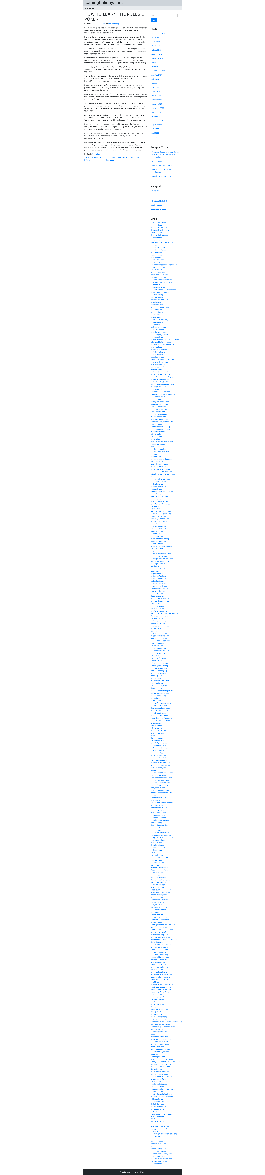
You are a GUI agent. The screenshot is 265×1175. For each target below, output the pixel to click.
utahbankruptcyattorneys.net (162, 422)
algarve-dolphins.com (159, 750)
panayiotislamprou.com (160, 332)
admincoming (113, 24)
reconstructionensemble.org (162, 793)
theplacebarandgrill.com (160, 825)
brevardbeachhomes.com (160, 392)
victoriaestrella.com (158, 810)
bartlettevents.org (158, 352)
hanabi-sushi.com (157, 1002)
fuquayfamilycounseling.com (162, 1129)
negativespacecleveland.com (162, 773)
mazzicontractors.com (159, 1037)
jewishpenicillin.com (158, 516)
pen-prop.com (156, 922)
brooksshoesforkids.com (160, 867)
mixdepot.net (156, 1012)
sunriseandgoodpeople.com (161, 778)
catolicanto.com (157, 536)
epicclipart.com (157, 310)
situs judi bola (89, 8)
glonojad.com (156, 678)
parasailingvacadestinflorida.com (163, 1096)
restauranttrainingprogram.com (163, 511)
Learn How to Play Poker (161, 176)
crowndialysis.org (157, 509)
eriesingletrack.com (158, 456)
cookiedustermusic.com (160, 790)
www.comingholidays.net (160, 601)
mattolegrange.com (158, 740)
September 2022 (158, 121)
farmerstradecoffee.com (160, 892)
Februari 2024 (156, 50)
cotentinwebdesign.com (160, 362)
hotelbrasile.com (157, 347)
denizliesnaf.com (157, 845)
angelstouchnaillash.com (160, 479)
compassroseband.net (159, 857)
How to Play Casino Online (161, 165)
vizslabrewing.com (158, 444)
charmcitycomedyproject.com (162, 691)
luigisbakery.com (157, 999)
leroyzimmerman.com (159, 1116)
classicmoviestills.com (159, 591)
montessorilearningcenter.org (162, 1077)
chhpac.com (155, 1139)
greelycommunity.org (159, 671)
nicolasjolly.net (156, 661)
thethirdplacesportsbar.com (161, 1039)
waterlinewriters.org (158, 882)
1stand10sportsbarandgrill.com (163, 474)
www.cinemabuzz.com (159, 1009)
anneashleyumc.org (158, 952)
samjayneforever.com (159, 1081)
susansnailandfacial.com (160, 920)
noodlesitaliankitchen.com (161, 292)
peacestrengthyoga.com (160, 937)
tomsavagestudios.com (160, 519)
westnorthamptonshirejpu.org (162, 344)
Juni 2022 (155, 133)
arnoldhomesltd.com (159, 407)
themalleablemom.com (159, 710)
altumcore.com (156, 860)
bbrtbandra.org (157, 305)
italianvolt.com (156, 439)
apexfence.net (156, 1164)
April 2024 (155, 42)
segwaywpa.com (157, 875)
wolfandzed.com (157, 1004)
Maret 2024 (156, 46)
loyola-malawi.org (158, 569)
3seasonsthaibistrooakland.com (163, 546)
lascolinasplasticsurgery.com (162, 977)
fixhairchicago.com (158, 842)
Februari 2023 (156, 100)
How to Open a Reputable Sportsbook (161, 170)
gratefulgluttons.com (159, 581)
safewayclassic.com (158, 277)
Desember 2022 (157, 108)
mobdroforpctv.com (158, 583)
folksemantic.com (157, 434)
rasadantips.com (157, 255)
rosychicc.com (156, 571)
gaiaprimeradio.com (158, 730)
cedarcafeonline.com (159, 245)
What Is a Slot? (157, 161)
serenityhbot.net (157, 915)
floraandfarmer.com (158, 387)
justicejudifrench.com (159, 705)
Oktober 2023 (157, 67)
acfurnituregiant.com (159, 247)
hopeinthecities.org (158, 578)
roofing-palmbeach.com (160, 402)
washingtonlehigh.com (159, 997)
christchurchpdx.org (158, 648)
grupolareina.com (157, 357)
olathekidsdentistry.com (160, 466)
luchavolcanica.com (158, 798)
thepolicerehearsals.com (160, 616)
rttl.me (153, 1146)
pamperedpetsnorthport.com (162, 459)
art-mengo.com (157, 728)
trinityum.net (155, 1034)
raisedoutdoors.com (158, 417)
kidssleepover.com (158, 267)
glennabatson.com (158, 631)
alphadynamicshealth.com (161, 1101)
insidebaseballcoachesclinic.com (163, 1089)
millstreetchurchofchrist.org (161, 1094)
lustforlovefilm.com (158, 658)
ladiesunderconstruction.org (162, 367)
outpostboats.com (158, 574)
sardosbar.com (156, 437)
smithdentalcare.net (158, 1156)
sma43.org (155, 982)
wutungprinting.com (158, 758)
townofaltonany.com (159, 768)
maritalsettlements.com (160, 760)
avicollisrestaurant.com (160, 820)
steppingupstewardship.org (161, 992)
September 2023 (158, 71)
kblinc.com (155, 454)
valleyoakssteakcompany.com (162, 837)
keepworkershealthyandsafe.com (163, 290)
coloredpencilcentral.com (160, 409)
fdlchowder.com (157, 969)
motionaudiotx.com (158, 1144)
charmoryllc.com (157, 606)
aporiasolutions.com (158, 872)
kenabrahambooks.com (160, 651)
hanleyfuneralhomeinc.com (161, 469)
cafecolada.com (157, 593)
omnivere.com (156, 252)
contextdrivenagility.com (160, 696)
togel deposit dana (158, 209)
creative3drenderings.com (161, 890)
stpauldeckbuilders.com (160, 957)
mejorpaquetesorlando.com (161, 471)
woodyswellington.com (160, 1044)
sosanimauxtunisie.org (159, 320)
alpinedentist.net (157, 325)
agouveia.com (156, 1131)
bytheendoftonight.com (160, 576)
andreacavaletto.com (159, 556)
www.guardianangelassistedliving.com (165, 1062)
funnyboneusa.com (158, 788)
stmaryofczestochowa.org (161, 703)
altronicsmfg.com (157, 260)
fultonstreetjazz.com (159, 349)
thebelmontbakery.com (160, 275)
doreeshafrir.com (157, 688)
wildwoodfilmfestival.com (161, 342)
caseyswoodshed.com (159, 840)
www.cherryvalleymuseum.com (163, 359)
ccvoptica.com (156, 994)
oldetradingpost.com (159, 364)
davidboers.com (157, 897)
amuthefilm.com (157, 656)
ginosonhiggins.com (158, 755)
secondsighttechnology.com (162, 491)
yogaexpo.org (156, 551)
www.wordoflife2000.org (160, 427)
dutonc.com (155, 735)
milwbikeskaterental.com (160, 763)
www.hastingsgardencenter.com (163, 1027)
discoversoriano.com (159, 596)
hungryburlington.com (159, 715)
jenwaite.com (156, 1111)
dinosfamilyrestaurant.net (160, 374)
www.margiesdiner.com (160, 967)
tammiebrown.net (157, 733)
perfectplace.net (157, 544)
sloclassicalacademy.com (160, 626)
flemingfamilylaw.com (159, 1121)
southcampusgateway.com (161, 334)
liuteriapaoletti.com (158, 775)
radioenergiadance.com (160, 327)
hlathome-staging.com (159, 499)
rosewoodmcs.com (158, 1014)
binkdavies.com (157, 646)
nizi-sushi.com (156, 725)
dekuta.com (155, 1007)
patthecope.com (157, 850)
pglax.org (154, 770)
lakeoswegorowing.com (160, 1126)
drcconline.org (156, 823)
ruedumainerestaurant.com (161, 673)
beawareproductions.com (161, 693)
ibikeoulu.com (156, 698)
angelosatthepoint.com (160, 832)
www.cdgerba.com (158, 1057)
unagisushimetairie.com (160, 297)
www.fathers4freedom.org (161, 927)
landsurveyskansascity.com (161, 954)
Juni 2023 (155, 83)
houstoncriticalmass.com (160, 611)
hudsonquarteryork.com (160, 1052)
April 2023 (155, 91)
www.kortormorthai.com (160, 947)
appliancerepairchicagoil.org (162, 282)
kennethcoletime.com (159, 713)
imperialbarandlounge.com (161, 414)
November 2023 (157, 62)
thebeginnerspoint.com (160, 598)
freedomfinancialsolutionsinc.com (164, 940)
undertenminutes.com (159, 250)
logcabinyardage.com (159, 895)
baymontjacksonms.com (160, 765)
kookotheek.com (157, 329)
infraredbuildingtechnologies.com (164, 377)
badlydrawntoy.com (158, 905)
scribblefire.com (157, 549)
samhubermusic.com (159, 1161)
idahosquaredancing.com (160, 429)
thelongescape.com (158, 738)
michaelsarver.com (158, 494)
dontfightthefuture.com (160, 404)
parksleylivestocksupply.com (162, 559)
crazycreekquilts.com (159, 643)
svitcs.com (155, 852)
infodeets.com (156, 237)
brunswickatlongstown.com (161, 718)
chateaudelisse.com (158, 337)
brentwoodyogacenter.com (161, 987)
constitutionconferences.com (162, 847)
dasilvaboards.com (158, 628)
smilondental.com (157, 484)
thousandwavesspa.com (160, 813)
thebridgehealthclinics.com (161, 880)
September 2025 (158, 33)
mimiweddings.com (158, 1151)
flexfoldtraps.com (157, 942)
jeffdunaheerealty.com (159, 935)
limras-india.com (157, 225)
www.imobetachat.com (160, 900)
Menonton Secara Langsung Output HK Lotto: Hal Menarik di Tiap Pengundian (165, 154)
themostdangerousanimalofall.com (164, 613)
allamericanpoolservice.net (161, 514)
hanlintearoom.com (158, 1106)
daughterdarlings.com (159, 235)
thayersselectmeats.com (160, 870)
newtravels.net (156, 270)
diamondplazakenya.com (160, 1067)
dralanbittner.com (157, 447)
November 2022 (157, 112)
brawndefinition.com (159, 638)
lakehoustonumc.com (159, 907)
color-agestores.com (159, 564)
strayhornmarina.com (159, 633)
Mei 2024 (155, 38)
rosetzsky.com (156, 676)
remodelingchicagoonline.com (162, 984)
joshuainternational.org (160, 917)
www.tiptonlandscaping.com (162, 989)
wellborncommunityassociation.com (165, 339)
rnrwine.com (155, 1124)
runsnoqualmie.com (158, 962)
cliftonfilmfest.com (158, 412)
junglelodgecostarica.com (161, 743)
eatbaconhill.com (157, 262)
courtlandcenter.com (159, 815)
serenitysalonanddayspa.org (162, 242)
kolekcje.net (155, 534)
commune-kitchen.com (160, 653)
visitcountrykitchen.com (160, 748)
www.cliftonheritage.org (160, 979)
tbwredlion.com (157, 1069)
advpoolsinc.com (157, 830)
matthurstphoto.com (159, 1084)
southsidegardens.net (159, 1032)
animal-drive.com (157, 862)
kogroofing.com (157, 322)
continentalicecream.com (160, 641)
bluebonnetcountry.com (160, 307)
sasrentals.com (156, 489)
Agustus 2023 (156, 75)
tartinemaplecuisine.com (160, 720)
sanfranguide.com (158, 603)
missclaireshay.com (158, 222)
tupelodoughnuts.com (159, 464)
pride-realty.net (157, 1099)
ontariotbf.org (156, 285)
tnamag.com (155, 865)
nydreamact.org (157, 295)
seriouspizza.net (157, 855)
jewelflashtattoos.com (159, 300)
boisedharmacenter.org (160, 561)
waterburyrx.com (157, 827)
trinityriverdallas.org (158, 541)
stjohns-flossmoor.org (159, 785)
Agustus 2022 (156, 125)
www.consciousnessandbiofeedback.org (166, 1022)
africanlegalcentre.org (159, 666)
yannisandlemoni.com (159, 449)
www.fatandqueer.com (159, 950)
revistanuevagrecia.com (160, 681)
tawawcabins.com (158, 432)
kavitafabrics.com (158, 795)
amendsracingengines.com (161, 945)
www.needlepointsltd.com (161, 972)
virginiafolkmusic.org (159, 526)
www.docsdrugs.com (159, 964)
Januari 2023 (156, 104)
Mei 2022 (155, 137)
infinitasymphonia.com (159, 663)
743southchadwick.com (160, 397)
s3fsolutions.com (157, 389)
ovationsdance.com (158, 529)
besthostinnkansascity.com (161, 1154)
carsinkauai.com (157, 1091)
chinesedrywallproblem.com (162, 780)
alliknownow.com (157, 618)
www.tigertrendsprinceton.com (163, 925)
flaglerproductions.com (160, 636)
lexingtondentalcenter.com (161, 504)
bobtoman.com (157, 317)
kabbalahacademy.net (159, 481)
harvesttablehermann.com (161, 379)
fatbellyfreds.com (157, 1047)
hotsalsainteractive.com (160, 240)
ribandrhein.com (157, 531)
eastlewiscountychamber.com (162, 621)
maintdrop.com (157, 315)
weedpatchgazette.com (160, 451)
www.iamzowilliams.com (160, 1024)
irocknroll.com (156, 424)
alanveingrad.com (157, 753)
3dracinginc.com (157, 608)
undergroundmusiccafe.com (161, 1159)
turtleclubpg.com (157, 805)
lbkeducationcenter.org (160, 539)
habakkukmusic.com (159, 910)
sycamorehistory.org (159, 1017)
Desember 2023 (157, 58)
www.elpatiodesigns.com (160, 1049)
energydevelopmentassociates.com (164, 384)
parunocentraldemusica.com (162, 1059)
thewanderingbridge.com (160, 708)
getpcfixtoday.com (158, 302)
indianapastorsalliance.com (161, 835)
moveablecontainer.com (160, 354)
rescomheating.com (158, 1149)
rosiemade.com (157, 461)
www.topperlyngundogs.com (162, 930)
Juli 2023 (155, 79)
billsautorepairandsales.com (161, 1072)
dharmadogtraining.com (160, 1141)
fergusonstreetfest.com (160, 1079)
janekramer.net (156, 723)
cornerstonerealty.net (159, 1019)
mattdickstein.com (158, 902)
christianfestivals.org (159, 745)
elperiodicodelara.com (159, 227)
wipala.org (155, 566)
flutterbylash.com (157, 1104)
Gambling (96, 154)
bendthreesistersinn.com (160, 783)
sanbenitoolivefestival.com (161, 588)
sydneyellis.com (157, 506)
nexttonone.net (156, 912)
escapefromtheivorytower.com (163, 394)
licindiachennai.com (158, 232)
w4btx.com (155, 476)
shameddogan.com (158, 885)
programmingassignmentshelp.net (164, 265)
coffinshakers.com (158, 701)
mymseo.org (155, 1136)
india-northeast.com (158, 399)
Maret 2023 (156, 96)
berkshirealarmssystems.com (162, 442)
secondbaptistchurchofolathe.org (164, 1134)
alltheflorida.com (157, 1086)
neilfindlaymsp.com (158, 818)
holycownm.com (157, 800)
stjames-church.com (158, 683)
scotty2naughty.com (159, 686)
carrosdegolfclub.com (159, 382)
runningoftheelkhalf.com (160, 932)
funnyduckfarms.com (159, 1109)
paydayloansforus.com (159, 272)
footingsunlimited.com (159, 959)
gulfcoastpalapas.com (159, 877)
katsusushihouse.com (159, 668)
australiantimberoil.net (159, 372)
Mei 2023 (155, 87)
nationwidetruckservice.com (162, 803)
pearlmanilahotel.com (159, 312)
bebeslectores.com (158, 369)
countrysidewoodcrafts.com (162, 280)
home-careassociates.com (161, 554)
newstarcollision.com (159, 486)
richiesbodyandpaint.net (160, 230)
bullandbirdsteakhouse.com (161, 974)
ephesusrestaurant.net (159, 1042)
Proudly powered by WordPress (132, 1172)
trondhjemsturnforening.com (162, 1064)
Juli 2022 (155, 129)
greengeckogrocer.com (160, 496)
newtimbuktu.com (158, 257)
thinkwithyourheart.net (159, 419)
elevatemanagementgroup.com (163, 1114)
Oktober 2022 (157, 116)
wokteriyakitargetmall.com (161, 501)
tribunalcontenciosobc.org (161, 623)
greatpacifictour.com (159, 808)
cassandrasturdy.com (159, 586)
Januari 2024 (156, 54)
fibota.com (155, 1054)
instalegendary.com (158, 287)
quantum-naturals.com (159, 1074)
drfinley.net (155, 1119)
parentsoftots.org (157, 887)
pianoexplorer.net (157, 1029)
